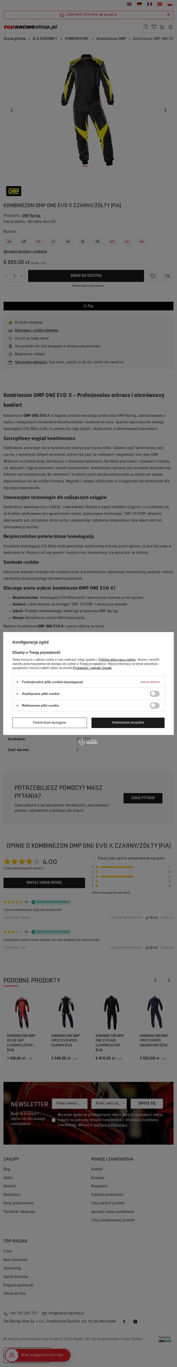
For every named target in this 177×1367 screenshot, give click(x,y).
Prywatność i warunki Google (92, 668)
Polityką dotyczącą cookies (117, 659)
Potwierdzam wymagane (49, 722)
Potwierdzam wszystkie (128, 722)
